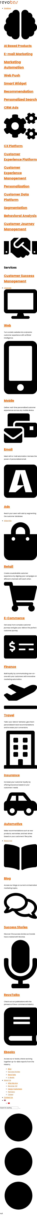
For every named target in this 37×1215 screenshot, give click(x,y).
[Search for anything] (19, 1108)
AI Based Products (18, 46)
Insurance (12, 775)
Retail (8, 566)
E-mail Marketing (18, 54)
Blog (7, 878)
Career (10, 1094)
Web (7, 325)
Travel (9, 715)
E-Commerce (14, 618)
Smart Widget (15, 83)
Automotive (13, 824)
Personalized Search (20, 99)
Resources (8, 841)
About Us (7, 1080)
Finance (10, 667)
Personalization (16, 186)
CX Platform (13, 146)
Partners (11, 1092)
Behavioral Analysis (20, 215)
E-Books (11, 1077)
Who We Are (13, 1083)
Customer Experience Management (15, 172)
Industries (7, 521)
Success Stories (16, 927)
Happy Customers (15, 1089)
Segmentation (15, 207)
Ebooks (9, 1052)
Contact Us (8, 1097)
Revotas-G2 (12, 1086)
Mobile (9, 400)
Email (8, 449)
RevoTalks (12, 995)
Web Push (12, 75)
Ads (7, 506)
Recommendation (18, 91)
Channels (7, 288)
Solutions (7, 8)
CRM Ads (11, 107)
